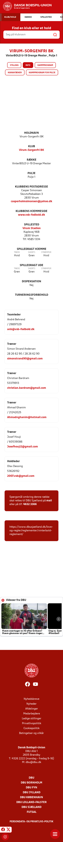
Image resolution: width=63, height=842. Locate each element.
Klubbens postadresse (31, 187)
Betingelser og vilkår (31, 733)
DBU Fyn (31, 787)
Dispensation (31, 281)
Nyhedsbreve (31, 699)
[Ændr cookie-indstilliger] (5, 836)
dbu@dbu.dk (33, 762)
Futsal (31, 812)
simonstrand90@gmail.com (25, 358)
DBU (31, 778)
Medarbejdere (31, 713)
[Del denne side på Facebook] (3, 830)
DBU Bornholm (31, 782)
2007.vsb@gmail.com (20, 476)
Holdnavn (31, 133)
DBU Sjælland (31, 807)
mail (49, 500)
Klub (31, 146)
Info (28, 65)
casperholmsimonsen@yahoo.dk (31, 201)
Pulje (31, 173)
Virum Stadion (31, 228)
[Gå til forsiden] (26, 6)
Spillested (31, 224)
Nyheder (31, 704)
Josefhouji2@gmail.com (22, 446)
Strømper (46, 252)
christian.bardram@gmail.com (26, 388)
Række (31, 160)
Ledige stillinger (31, 718)
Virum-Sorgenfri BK (31, 150)
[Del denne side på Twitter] (8, 830)
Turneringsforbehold (31, 295)
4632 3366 (30, 504)
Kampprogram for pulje (42, 73)
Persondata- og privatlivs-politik (31, 822)
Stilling (14, 65)
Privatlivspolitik (31, 723)
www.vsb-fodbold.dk (31, 215)
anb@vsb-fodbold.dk (20, 329)
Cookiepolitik (31, 728)
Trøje (17, 252)
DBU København (31, 797)
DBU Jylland (31, 792)
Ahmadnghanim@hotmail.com (26, 417)
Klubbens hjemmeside (31, 211)
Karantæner (15, 73)
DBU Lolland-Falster (31, 802)
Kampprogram (45, 65)
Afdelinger (31, 709)
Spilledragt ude (31, 265)
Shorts (31, 252)
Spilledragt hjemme (31, 249)
